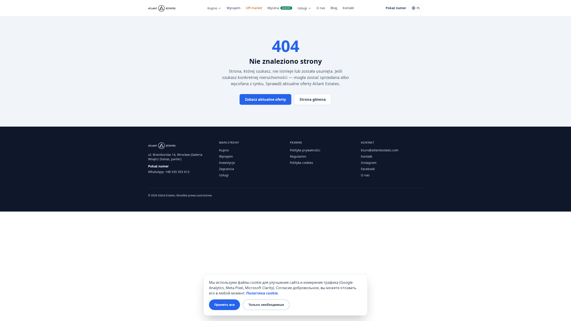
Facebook (368, 169)
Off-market (254, 8)
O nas (321, 8)
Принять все (224, 304)
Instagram (369, 162)
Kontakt (348, 8)
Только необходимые (266, 304)
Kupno (212, 8)
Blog (334, 8)
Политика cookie (262, 293)
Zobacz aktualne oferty (265, 99)
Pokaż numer (396, 8)
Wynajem (233, 8)
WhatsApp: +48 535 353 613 (168, 172)
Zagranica (226, 169)
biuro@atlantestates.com (379, 150)
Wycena (279, 8)
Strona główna (313, 99)
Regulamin (298, 156)
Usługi (302, 8)
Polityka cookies (301, 162)
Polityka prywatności (305, 150)
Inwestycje (227, 162)
